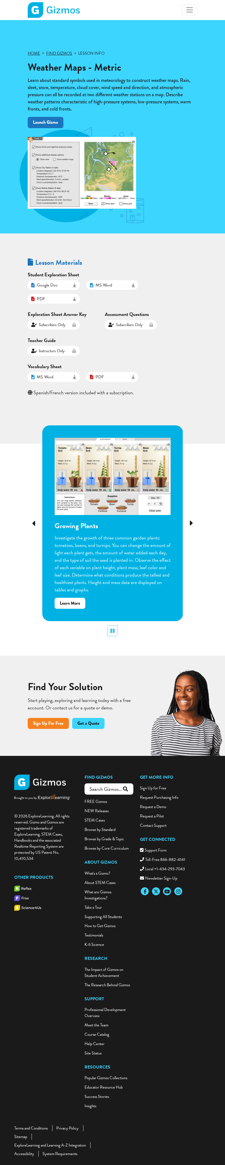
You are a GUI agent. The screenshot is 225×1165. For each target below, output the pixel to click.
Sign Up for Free (153, 788)
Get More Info (156, 777)
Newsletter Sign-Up (161, 878)
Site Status (93, 1053)
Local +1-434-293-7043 (165, 869)
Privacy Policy (67, 1128)
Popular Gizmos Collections (106, 1078)
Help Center (95, 1044)
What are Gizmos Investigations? (98, 895)
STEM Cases (95, 820)
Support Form (156, 850)
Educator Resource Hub (104, 1087)
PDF (41, 299)
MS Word (103, 285)
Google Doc (47, 285)
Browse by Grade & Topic (104, 839)
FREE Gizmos (96, 801)
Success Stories (97, 1097)
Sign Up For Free (48, 723)
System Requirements (60, 1154)
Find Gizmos (99, 777)
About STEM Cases (100, 883)
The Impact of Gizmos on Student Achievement (104, 972)
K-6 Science (94, 944)
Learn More (72, 604)
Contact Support (153, 825)
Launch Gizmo (45, 122)
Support (94, 999)
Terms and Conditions (31, 1128)
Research (96, 958)
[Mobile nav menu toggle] (189, 9)
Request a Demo (153, 807)
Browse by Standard (100, 830)
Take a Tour (93, 907)
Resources (97, 1067)
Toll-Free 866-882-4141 (165, 859)
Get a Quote (88, 723)
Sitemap (20, 1137)
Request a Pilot (152, 816)
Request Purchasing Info (159, 797)
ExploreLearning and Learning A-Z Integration (50, 1145)
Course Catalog (97, 1034)
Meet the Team (96, 1025)
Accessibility (24, 1154)
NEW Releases (97, 811)
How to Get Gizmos (100, 926)
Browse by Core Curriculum (107, 848)
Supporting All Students (103, 917)
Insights (90, 1106)
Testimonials (94, 935)
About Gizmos (101, 862)
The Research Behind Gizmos (107, 985)
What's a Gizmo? (97, 873)
